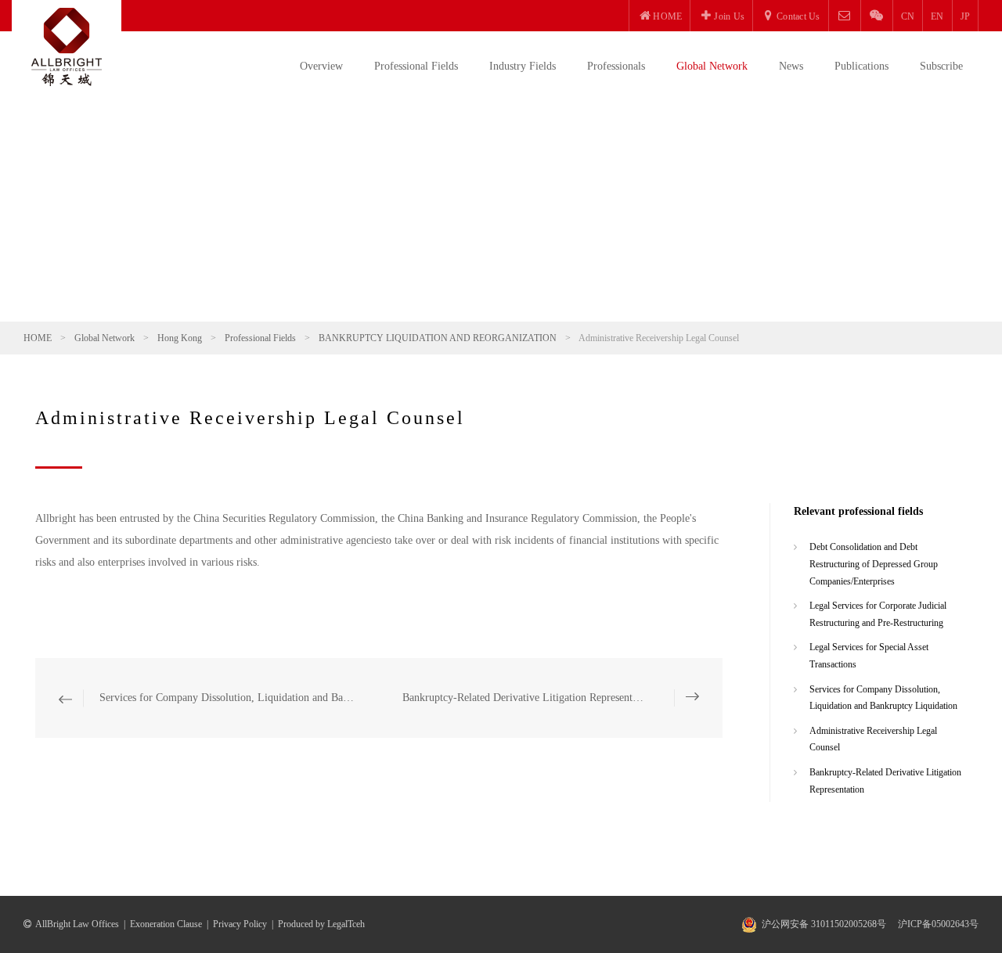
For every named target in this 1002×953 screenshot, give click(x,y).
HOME (37, 338)
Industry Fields (522, 66)
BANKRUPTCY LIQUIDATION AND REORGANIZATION (438, 338)
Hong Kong (179, 338)
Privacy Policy (240, 924)
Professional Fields (416, 66)
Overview (321, 66)
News (791, 66)
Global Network (712, 66)
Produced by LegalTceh (321, 924)
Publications (861, 66)
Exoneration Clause (166, 924)
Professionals (616, 66)
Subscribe (941, 66)
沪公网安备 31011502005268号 (824, 924)
